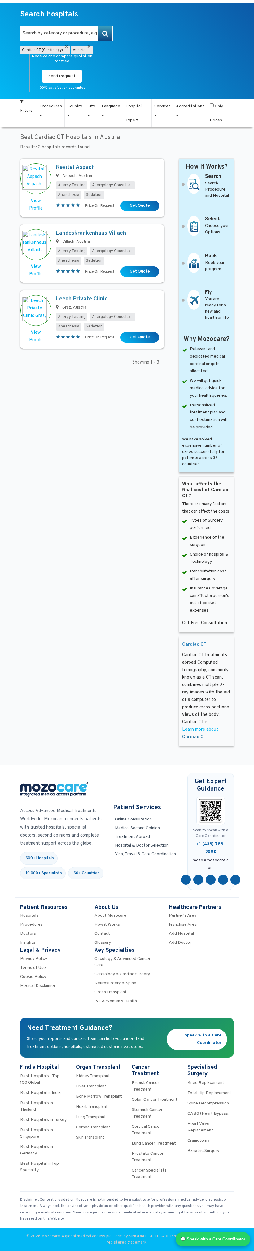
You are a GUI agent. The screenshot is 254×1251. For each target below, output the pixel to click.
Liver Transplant (91, 1086)
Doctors (28, 933)
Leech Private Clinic (82, 299)
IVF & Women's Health (115, 1001)
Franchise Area (183, 924)
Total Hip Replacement (209, 1093)
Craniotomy (198, 1140)
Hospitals (29, 915)
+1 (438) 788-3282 (210, 848)
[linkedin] (223, 880)
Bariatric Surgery (203, 1151)
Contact (102, 933)
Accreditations (190, 106)
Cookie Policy (33, 976)
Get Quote (140, 205)
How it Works (107, 924)
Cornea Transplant (93, 1127)
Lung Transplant (91, 1117)
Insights (27, 942)
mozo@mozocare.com (211, 864)
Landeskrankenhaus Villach (91, 233)
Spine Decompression (208, 1103)
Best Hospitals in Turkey (43, 1119)
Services (162, 106)
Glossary (102, 942)
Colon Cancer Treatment (154, 1099)
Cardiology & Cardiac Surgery (122, 974)
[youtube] (211, 880)
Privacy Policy (33, 958)
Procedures (50, 106)
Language (111, 106)
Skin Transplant (90, 1137)
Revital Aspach (75, 167)
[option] (66, 33)
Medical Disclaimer (37, 985)
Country (74, 106)
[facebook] (186, 880)
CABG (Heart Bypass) (208, 1113)
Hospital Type (133, 113)
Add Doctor (180, 942)
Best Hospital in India (40, 1092)
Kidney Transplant (93, 1076)
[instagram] (235, 880)
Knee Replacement (205, 1083)
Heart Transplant (92, 1106)
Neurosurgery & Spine (115, 983)
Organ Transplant (110, 992)
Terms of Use (33, 967)
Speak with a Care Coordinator (203, 1039)
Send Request (62, 76)
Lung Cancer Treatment (154, 1143)
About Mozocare (110, 915)
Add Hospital (181, 933)
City (91, 106)
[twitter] (198, 880)
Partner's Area (182, 915)
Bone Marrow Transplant (99, 1096)
